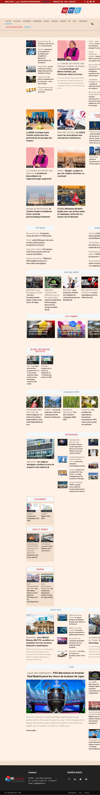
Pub (80, 793)
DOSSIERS (63, 21)
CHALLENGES (83, 21)
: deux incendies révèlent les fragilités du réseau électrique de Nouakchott (71, 295)
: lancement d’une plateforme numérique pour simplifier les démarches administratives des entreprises (45, 56)
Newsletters (72, 793)
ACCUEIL (8, 21)
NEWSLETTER (58, 2)
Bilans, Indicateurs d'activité (40, 350)
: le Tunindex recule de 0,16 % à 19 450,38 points (46, 44)
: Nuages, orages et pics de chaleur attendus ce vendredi (70, 173)
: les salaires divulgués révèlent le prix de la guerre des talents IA (40, 464)
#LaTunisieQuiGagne (14, 27)
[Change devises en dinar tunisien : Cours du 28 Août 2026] (31, 89)
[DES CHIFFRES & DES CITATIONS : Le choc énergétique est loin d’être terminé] (89, 282)
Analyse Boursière (31, 362)
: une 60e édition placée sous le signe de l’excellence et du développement (32, 593)
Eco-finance (71, 316)
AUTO (75, 21)
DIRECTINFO (9, 2)
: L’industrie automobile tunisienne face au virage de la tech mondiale (76, 643)
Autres (60, 166)
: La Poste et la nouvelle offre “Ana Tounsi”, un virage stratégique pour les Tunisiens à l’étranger (76, 474)
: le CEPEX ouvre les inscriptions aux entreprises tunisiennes (71, 135)
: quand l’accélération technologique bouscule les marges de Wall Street (53, 300)
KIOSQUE (27, 27)
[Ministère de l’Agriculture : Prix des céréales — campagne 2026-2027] (71, 402)
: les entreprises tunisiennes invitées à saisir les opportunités (47, 590)
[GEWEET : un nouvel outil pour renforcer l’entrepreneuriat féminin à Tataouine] (53, 402)
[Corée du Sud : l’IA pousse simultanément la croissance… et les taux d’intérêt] (31, 79)
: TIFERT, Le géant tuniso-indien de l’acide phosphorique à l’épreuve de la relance (77, 487)
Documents (40, 499)
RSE (69, 21)
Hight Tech (55, 610)
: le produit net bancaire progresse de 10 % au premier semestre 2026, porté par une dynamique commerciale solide (33, 375)
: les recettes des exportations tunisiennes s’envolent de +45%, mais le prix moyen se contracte (89, 417)
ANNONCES (46, 2)
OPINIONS (54, 21)
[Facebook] (84, 1)
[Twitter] (90, 1)
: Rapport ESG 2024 (45, 516)
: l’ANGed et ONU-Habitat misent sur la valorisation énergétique (38, 260)
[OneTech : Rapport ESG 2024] (47, 507)
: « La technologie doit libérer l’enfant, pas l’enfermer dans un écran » (71, 68)
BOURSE (46, 21)
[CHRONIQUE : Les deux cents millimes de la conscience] (47, 538)
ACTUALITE (17, 21)
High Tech (30, 633)
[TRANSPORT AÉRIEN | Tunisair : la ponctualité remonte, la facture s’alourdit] (93, 476)
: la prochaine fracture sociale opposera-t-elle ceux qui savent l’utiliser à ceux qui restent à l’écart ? (76, 446)
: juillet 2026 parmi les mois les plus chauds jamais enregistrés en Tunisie (39, 242)
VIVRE (71, 667)
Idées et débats (40, 529)
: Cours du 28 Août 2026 (45, 90)
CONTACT (72, 2)
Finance (29, 128)
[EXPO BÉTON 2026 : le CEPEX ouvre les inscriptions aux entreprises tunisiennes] (71, 119)
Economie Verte (71, 392)
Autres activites (94, 709)
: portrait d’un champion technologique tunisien (77, 461)
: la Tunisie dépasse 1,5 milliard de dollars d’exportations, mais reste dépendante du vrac (34, 417)
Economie (61, 128)
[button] (92, 24)
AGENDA (40, 569)
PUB (65, 2)
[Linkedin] (87, 1)
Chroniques (31, 541)
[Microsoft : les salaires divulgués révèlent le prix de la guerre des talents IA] (40, 449)
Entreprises (71, 435)
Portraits (29, 166)
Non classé (61, 205)
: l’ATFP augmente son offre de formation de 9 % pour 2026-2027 (70, 331)
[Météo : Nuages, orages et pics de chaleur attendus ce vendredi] (71, 157)
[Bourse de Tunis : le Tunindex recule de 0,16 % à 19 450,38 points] (31, 43)
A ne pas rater (94, 129)
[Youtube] (93, 1)
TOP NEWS (40, 228)
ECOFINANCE (27, 21)
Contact (86, 793)
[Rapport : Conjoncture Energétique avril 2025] (33, 507)
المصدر (17, 2)
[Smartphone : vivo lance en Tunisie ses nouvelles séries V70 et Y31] (62, 653)
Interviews (61, 59)
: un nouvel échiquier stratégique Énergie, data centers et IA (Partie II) (77, 619)
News (91, 737)
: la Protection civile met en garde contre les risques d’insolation (39, 251)
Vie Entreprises (32, 458)
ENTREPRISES (37, 21)
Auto (90, 633)
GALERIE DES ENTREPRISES (30, 2)
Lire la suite (30, 730)
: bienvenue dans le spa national (33, 550)
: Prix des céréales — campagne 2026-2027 (70, 415)
